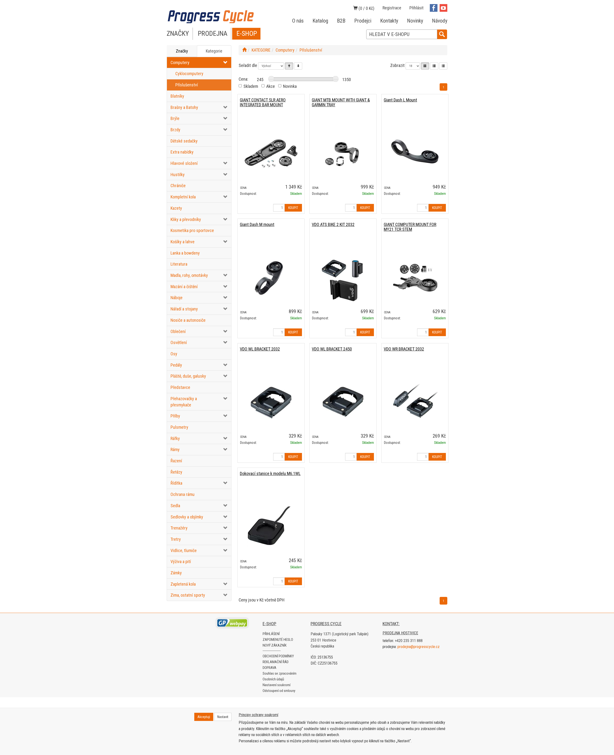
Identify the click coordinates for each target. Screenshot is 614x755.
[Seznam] (434, 66)
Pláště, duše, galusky (188, 376)
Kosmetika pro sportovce (192, 230)
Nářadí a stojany (184, 308)
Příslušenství (186, 84)
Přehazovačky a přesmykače (184, 401)
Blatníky (177, 96)
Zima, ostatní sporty (188, 595)
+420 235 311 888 (409, 640)
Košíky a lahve (183, 241)
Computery (180, 62)
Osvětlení (179, 342)
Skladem (250, 86)
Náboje (177, 297)
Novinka (290, 86)
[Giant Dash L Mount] (415, 153)
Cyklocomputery (189, 73)
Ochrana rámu (183, 494)
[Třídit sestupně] (298, 66)
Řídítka (176, 483)
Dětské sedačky (184, 140)
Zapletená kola (183, 584)
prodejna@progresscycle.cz (418, 646)
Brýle (175, 118)
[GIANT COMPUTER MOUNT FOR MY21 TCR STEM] (415, 278)
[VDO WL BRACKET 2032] (271, 402)
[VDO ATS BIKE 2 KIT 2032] (343, 278)
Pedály (176, 365)
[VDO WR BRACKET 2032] (415, 402)
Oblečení (178, 331)
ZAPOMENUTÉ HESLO (278, 639)
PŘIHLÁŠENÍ (271, 634)
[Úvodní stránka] (244, 50)
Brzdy (175, 129)
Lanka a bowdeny (185, 253)
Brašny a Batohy (184, 107)
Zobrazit (397, 65)
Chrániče (178, 185)
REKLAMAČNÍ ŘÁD (276, 662)
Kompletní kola (183, 196)
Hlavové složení (184, 163)
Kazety (176, 208)
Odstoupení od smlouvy (279, 691)
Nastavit (222, 717)
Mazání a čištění (184, 286)
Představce (180, 387)
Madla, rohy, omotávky (189, 275)
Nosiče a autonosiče (188, 320)
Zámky (176, 572)
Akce (270, 86)
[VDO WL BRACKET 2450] (343, 402)
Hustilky (178, 174)
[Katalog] (425, 66)
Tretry (176, 539)
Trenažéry (179, 527)
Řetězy (176, 472)
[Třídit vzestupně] (289, 66)
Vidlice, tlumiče (184, 550)
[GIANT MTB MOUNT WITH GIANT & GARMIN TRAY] (343, 153)
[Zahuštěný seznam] (443, 66)
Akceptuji (203, 717)
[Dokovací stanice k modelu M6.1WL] (271, 527)
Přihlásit (416, 7)
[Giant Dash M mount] (271, 278)
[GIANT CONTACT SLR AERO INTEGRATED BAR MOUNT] (271, 153)
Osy (174, 353)
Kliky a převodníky (186, 219)
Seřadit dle (248, 65)
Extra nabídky (182, 152)
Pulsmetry (179, 427)
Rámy (175, 449)
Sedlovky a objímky (187, 516)
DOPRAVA (269, 668)
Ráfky (175, 438)
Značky (182, 51)
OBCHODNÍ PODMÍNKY (278, 656)
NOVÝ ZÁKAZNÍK (275, 645)
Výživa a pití (181, 561)
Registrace (392, 7)
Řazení (176, 460)
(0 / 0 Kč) (366, 8)
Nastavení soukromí (276, 685)
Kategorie (214, 51)
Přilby (175, 415)
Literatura (179, 264)
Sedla (175, 505)
